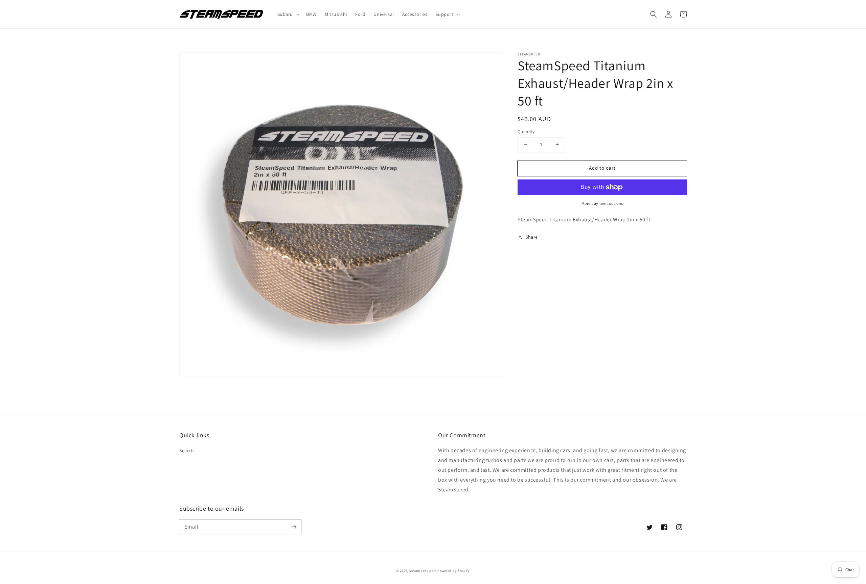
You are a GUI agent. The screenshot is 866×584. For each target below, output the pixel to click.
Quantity (526, 132)
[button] (653, 14)
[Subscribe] (293, 526)
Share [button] (531, 237)
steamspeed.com (423, 570)
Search (186, 450)
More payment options (602, 203)
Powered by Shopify (453, 570)
